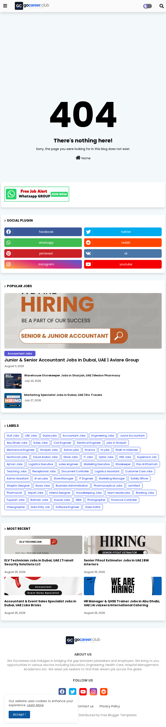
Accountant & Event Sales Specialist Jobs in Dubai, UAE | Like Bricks (40, 603)
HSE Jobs (125, 457)
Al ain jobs (41, 478)
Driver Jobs (71, 457)
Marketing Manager (112, 478)
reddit (125, 242)
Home (86, 158)
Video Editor (93, 507)
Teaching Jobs (17, 471)
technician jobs (17, 457)
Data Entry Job (40, 507)
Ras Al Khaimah (147, 464)
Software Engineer (67, 507)
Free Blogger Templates (119, 715)
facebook (46, 232)
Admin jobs (71, 450)
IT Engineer (86, 478)
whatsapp (46, 242)
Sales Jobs (40, 443)
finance (90, 450)
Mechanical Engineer (20, 450)
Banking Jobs (145, 493)
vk (126, 253)
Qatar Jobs (106, 457)
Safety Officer (139, 478)
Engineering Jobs (102, 435)
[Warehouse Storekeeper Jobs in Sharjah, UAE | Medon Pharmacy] (13, 381)
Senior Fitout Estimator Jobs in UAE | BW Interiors (116, 562)
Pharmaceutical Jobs (108, 485)
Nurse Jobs (42, 485)
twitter (126, 232)
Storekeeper (123, 464)
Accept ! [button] (19, 714)
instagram (46, 264)
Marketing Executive (97, 464)
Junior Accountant (132, 435)
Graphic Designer (18, 485)
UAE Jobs (31, 435)
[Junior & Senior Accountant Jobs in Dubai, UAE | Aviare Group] (83, 321)
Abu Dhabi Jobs (17, 443)
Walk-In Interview (126, 450)
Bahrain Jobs (39, 500)
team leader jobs (119, 493)
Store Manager (63, 478)
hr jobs (105, 450)
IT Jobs (88, 457)
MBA (78, 500)
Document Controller (75, 471)
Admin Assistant (18, 478)
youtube (126, 264)
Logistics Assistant (107, 471)
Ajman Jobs (15, 464)
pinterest (46, 253)
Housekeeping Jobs (89, 493)
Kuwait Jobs (62, 500)
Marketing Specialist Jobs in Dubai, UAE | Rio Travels (63, 395)
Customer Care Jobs (139, 471)
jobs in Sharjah (116, 443)
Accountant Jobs (74, 435)
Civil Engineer (62, 443)
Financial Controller (124, 500)
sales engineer (68, 464)
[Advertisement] (83, 46)
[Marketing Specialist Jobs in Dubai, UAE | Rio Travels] (13, 400)
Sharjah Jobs (49, 450)
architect (134, 485)
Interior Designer (59, 493)
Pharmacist (14, 493)
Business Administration (72, 485)
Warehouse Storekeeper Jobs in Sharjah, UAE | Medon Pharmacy (72, 375)
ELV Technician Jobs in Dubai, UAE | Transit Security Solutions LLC (38, 562)
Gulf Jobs (13, 435)
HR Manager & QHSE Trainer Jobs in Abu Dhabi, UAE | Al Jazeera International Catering (122, 603)
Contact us (85, 706)
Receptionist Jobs (44, 471)
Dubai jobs (50, 435)
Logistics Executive (41, 464)
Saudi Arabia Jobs (45, 457)
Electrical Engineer (89, 443)
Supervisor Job (146, 457)
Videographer (16, 507)
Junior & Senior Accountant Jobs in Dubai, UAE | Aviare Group (71, 360)
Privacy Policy (110, 706)
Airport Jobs (35, 493)
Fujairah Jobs (16, 500)
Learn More (35, 705)
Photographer (96, 500)
